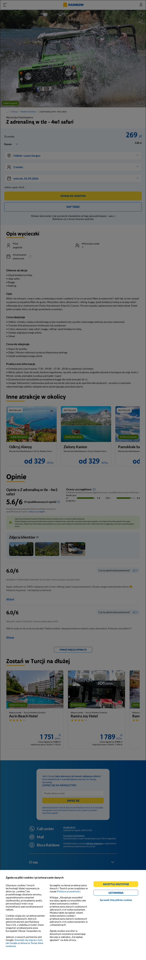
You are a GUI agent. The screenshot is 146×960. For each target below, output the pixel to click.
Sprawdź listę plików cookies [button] (116, 899)
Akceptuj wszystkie (117, 884)
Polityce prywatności (68, 891)
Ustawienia (122, 893)
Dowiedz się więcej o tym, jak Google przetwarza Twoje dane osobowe (24, 942)
